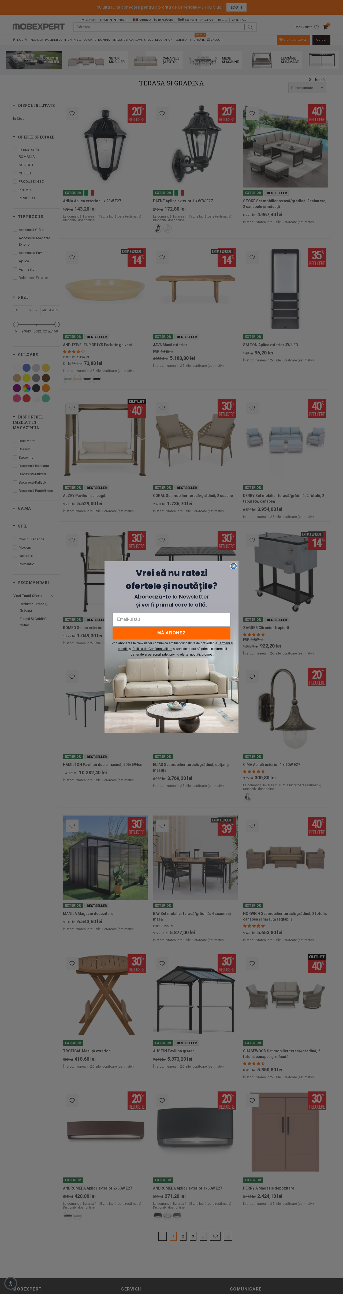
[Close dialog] (233, 566)
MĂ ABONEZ (171, 633)
